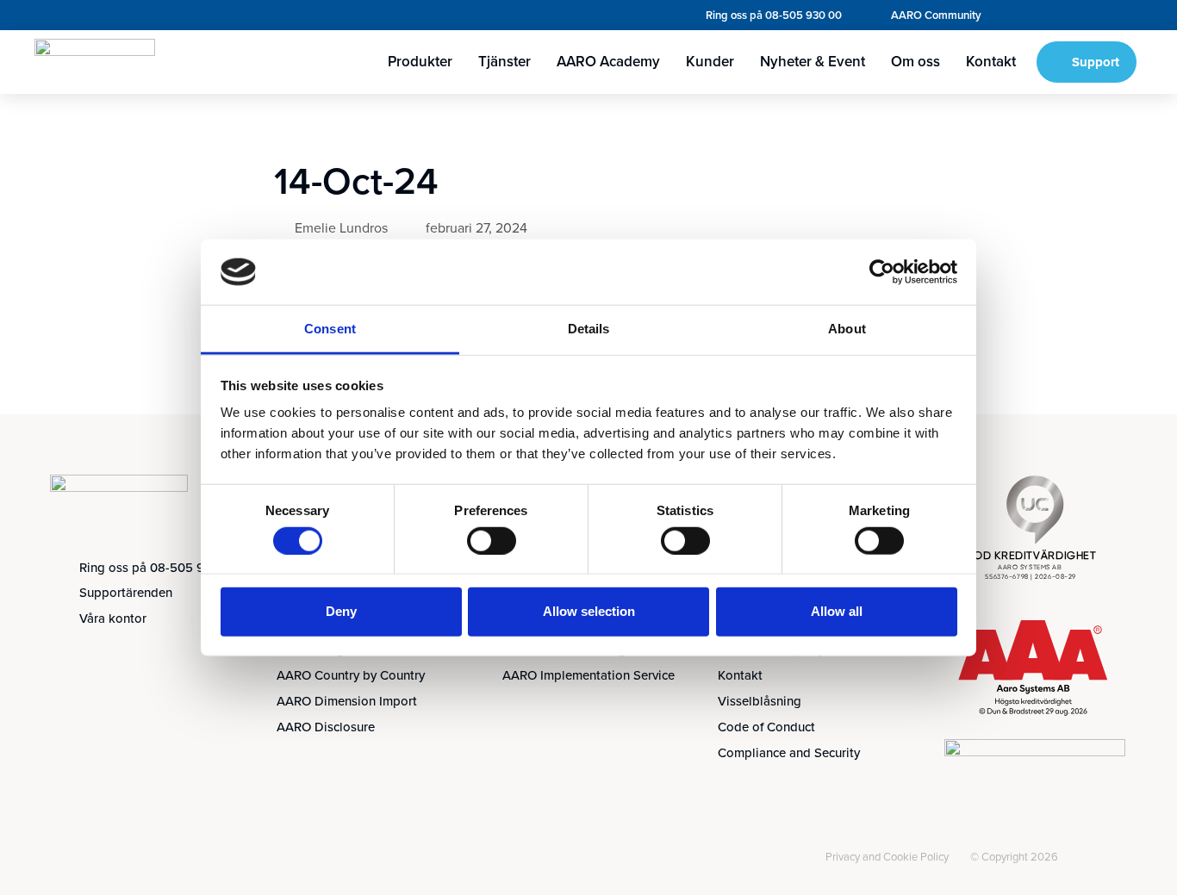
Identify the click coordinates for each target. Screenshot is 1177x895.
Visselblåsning (759, 701)
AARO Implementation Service (588, 675)
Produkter (420, 61)
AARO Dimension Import (347, 701)
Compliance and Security (789, 752)
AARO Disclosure (326, 727)
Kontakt (991, 61)
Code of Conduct (766, 727)
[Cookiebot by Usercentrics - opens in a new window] (881, 272)
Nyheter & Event (812, 61)
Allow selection (589, 611)
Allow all (837, 611)
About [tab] (847, 328)
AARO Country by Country (351, 675)
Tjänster (504, 61)
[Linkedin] (69, 858)
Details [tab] (589, 328)
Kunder (710, 61)
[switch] (491, 540)
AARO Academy (608, 61)
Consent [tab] (330, 328)
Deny (341, 611)
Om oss (915, 61)
